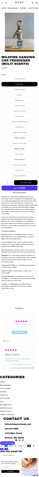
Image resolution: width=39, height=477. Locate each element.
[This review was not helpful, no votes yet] (32, 368)
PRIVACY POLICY (6, 411)
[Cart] (37, 3)
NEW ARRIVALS (12, 8)
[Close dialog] (38, 458)
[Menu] (2, 3)
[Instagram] (19, 440)
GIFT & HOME (5, 398)
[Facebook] (16, 440)
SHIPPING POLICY (6, 408)
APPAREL (23, 8)
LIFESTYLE (4, 395)
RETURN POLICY (6, 405)
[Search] (6, 3)
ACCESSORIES (5, 388)
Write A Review (19, 332)
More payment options (19, 192)
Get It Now (10, 471)
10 (27, 51)
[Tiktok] (23, 440)
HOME (3, 8)
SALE (2, 401)
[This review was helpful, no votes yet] (28, 368)
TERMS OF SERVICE (7, 414)
